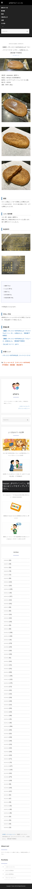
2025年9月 (6, 600)
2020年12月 (6, 805)
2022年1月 (6, 759)
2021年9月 (6, 773)
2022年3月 (6, 751)
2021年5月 (6, 787)
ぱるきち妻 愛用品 (9, 874)
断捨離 (3, 10)
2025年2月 (6, 625)
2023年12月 (6, 675)
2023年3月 (6, 708)
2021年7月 (6, 780)
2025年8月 (6, 603)
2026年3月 (6, 578)
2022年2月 (6, 755)
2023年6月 (6, 697)
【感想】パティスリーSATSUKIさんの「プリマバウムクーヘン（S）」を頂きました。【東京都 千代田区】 (16, 333)
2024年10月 (6, 639)
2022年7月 (6, 737)
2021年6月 (6, 784)
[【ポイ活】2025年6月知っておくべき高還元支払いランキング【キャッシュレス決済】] (16, 445)
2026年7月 (6, 564)
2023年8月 (6, 690)
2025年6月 (6, 611)
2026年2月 (6, 582)
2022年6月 (6, 740)
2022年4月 (6, 748)
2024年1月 (6, 672)
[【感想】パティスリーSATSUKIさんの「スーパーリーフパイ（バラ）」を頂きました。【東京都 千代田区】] (16, 64)
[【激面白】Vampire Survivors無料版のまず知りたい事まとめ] (16, 507)
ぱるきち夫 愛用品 (9, 870)
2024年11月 (6, 636)
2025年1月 (6, 629)
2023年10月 (6, 683)
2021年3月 (6, 795)
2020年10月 (6, 813)
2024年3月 (6, 665)
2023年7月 (6, 694)
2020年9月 (6, 816)
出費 (2, 20)
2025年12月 (6, 589)
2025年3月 (6, 621)
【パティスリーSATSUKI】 (22, 362)
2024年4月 (6, 661)
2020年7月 (6, 823)
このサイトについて (24, 406)
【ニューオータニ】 (9, 362)
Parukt (12, 886)
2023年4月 (6, 704)
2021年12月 (6, 762)
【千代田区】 (5, 365)
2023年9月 (6, 686)
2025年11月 (6, 592)
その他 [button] (3, 23)
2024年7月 (6, 650)
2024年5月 (6, 657)
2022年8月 (6, 733)
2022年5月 (6, 744)
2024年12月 (6, 632)
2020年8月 (6, 820)
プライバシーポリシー (23, 408)
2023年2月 (6, 712)
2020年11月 (6, 809)
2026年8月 (6, 560)
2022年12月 (6, 719)
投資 (2, 14)
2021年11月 (6, 766)
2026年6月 (6, 567)
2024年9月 (6, 643)
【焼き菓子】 (19, 365)
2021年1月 (6, 802)
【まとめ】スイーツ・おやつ (11, 344)
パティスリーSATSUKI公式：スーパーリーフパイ (16, 355)
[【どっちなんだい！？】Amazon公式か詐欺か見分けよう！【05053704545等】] (16, 486)
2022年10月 (6, 726)
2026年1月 (6, 585)
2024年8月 (6, 647)
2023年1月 (6, 715)
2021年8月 (6, 777)
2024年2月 (6, 668)
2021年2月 (6, 798)
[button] (15, 26)
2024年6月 (6, 654)
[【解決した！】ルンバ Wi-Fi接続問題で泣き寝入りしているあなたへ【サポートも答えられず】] (16, 528)
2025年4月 (6, 618)
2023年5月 (6, 701)
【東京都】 (12, 365)
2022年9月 (6, 730)
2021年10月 (6, 769)
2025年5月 (6, 614)
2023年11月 (6, 679)
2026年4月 (6, 574)
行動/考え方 (4, 17)
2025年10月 (6, 596)
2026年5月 (6, 571)
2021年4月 (6, 791)
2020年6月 (6, 827)
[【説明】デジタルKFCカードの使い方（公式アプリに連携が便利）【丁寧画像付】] (16, 465)
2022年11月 (6, 722)
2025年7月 (6, 607)
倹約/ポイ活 (4, 7)
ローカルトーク (16, 55)
